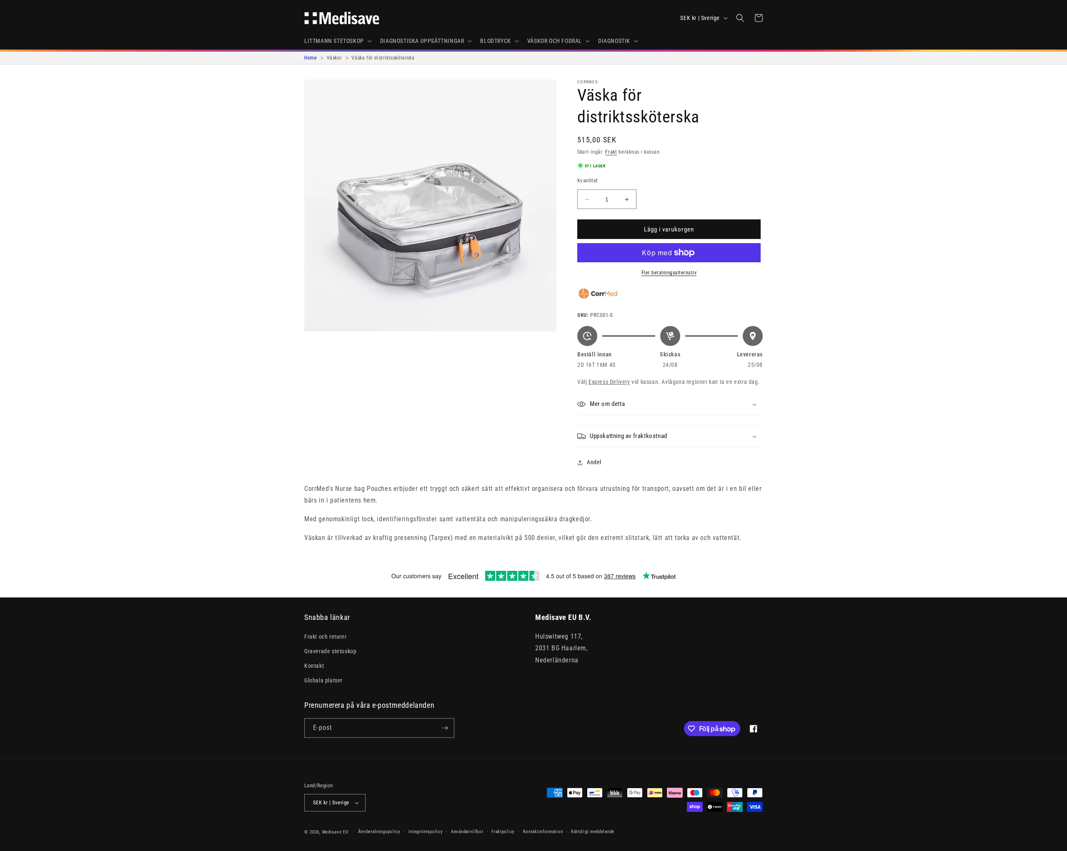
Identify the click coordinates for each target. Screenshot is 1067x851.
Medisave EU (335, 832)
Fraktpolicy (503, 831)
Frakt (611, 152)
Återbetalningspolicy (379, 831)
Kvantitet (587, 180)
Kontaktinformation (543, 831)
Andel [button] (594, 462)
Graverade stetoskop (330, 650)
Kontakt (314, 665)
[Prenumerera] (445, 728)
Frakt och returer (325, 636)
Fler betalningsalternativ (669, 273)
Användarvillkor (467, 831)
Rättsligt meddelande (592, 831)
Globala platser (323, 680)
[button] (337, 41)
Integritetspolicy (425, 831)
